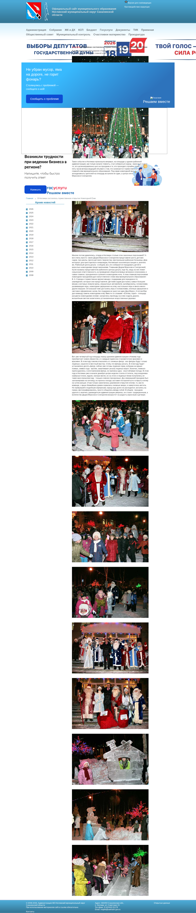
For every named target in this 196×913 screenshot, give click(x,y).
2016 (31, 246)
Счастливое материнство (109, 34)
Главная (29, 198)
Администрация (36, 29)
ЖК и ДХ (70, 29)
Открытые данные (162, 903)
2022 (31, 224)
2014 (31, 253)
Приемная (147, 29)
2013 (31, 257)
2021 (31, 227)
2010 (31, 268)
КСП (80, 29)
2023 (31, 220)
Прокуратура (136, 34)
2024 (31, 216)
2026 (31, 209)
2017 (31, 242)
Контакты (30, 912)
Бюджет (92, 29)
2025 (31, 213)
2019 (31, 235)
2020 (31, 231)
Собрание (55, 29)
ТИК (135, 29)
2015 (31, 249)
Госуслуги (106, 29)
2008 (31, 275)
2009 (31, 272)
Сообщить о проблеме (44, 98)
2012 (31, 260)
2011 (31, 264)
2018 (31, 238)
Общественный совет (39, 34)
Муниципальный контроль (73, 34)
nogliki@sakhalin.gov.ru (111, 909)
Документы (123, 29)
